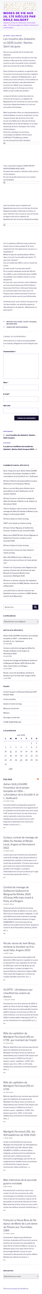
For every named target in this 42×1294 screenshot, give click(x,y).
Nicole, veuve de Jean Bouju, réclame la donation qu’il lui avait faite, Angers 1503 (19, 947)
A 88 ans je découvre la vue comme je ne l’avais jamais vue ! (20, 560)
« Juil (10, 769)
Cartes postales (9, 699)
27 (21, 760)
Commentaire (9, 352)
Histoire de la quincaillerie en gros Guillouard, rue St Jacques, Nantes (18, 491)
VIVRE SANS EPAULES (12, 722)
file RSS (7, 779)
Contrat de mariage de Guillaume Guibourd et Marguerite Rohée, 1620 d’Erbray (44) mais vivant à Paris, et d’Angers (20, 663)
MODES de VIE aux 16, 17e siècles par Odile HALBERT (19, 16)
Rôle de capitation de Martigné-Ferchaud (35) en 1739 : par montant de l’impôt (19, 1037)
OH (20, 35)
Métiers (6, 713)
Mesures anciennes (11, 708)
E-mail (6, 394)
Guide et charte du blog (19, 519)
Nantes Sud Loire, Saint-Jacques (21, 322)
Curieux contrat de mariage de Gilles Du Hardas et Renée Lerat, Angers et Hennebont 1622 (20, 501)
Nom (5, 383)
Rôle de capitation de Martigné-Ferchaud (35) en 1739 (18, 1086)
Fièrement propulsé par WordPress (15, 1289)
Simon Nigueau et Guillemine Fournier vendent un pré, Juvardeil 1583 (20, 538)
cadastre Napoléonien (17, 327)
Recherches (11, 324)
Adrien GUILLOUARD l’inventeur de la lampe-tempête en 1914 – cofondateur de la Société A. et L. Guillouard (20, 473)
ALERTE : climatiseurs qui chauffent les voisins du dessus (17, 993)
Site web (6, 406)
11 (11, 752)
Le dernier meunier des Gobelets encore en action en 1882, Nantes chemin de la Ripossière (20, 583)
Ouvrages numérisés (11, 718)
